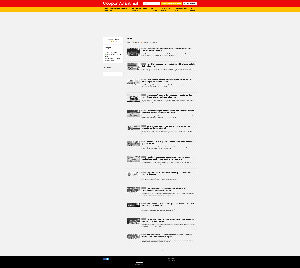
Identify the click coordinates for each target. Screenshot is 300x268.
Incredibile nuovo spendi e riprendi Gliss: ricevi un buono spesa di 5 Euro (167, 143)
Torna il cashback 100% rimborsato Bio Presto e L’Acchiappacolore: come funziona (163, 189)
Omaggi (154, 10)
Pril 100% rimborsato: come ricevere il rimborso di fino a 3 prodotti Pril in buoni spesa (167, 220)
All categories (110, 60)
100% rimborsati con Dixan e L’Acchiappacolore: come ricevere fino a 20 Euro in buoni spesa (166, 236)
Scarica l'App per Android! (172, 3)
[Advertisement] (150, 24)
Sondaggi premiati (165, 9)
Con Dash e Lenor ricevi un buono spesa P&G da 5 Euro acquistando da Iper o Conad (166, 127)
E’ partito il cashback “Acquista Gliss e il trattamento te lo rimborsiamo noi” (168, 65)
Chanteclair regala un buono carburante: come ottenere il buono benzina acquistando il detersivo (168, 111)
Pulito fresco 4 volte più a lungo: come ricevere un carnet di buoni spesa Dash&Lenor (167, 205)
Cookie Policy (139, 264)
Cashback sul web (181, 9)
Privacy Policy (139, 262)
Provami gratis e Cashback (113, 58)
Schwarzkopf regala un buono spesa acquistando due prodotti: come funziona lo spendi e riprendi (166, 96)
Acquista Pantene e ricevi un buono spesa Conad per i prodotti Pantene (166, 174)
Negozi (192, 10)
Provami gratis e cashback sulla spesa (115, 9)
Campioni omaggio (111, 52)
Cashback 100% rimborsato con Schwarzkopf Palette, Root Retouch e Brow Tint (166, 49)
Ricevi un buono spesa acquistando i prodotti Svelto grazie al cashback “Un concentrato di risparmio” (165, 158)
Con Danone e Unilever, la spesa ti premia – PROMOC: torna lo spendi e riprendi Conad (166, 80)
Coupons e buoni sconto (139, 9)
